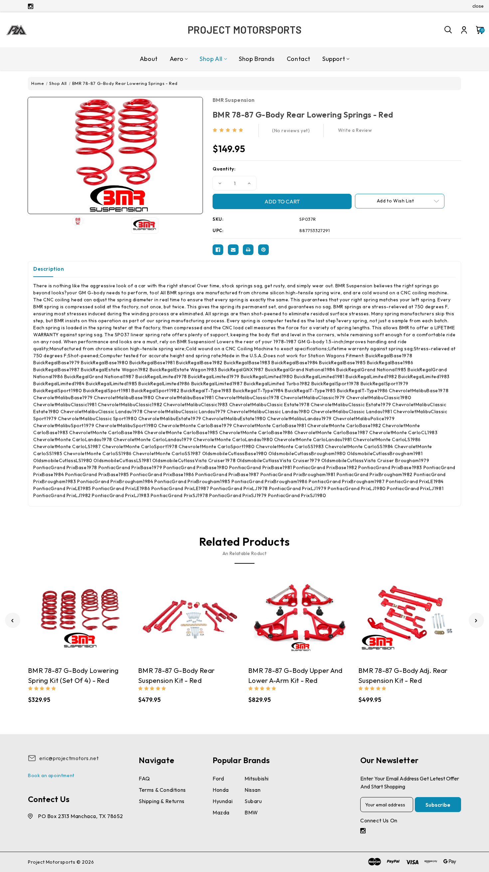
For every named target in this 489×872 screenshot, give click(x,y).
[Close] (336, 371)
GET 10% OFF (194, 482)
